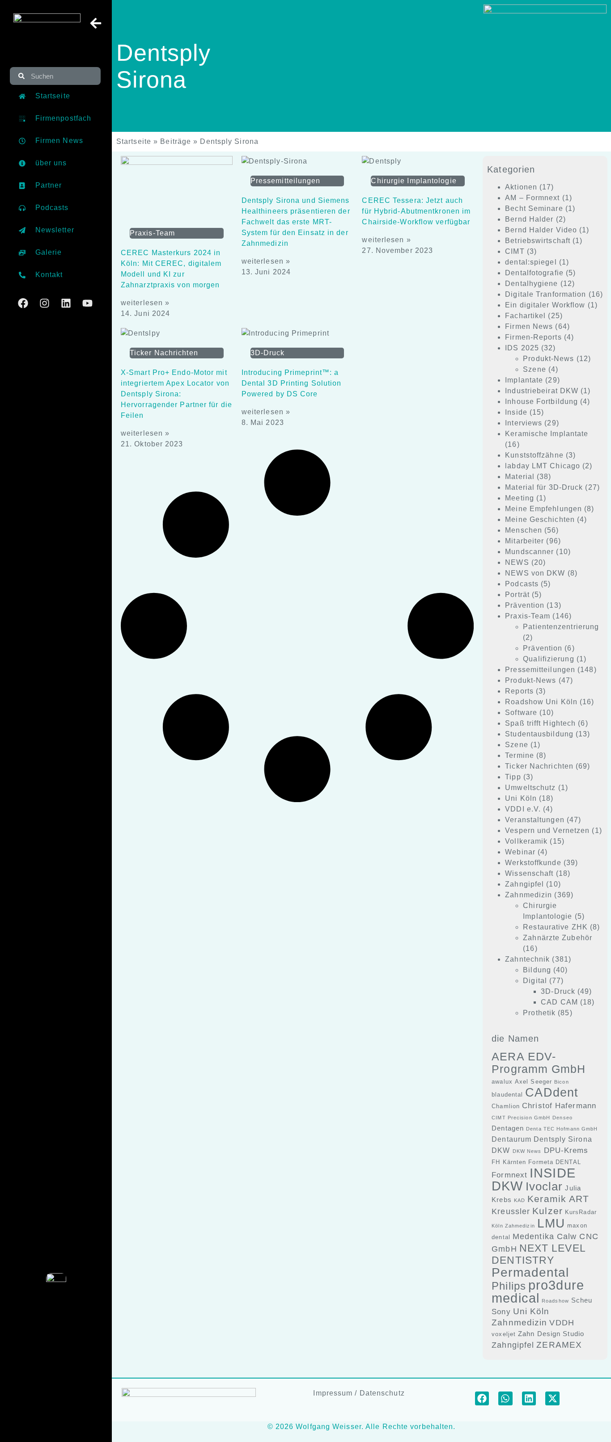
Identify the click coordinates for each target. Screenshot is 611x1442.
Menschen (523, 530)
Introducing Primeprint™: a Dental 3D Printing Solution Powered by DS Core (292, 383)
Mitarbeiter (524, 541)
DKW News (527, 1151)
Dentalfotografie (534, 273)
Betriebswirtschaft (537, 240)
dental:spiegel (530, 262)
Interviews (523, 423)
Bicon (561, 1082)
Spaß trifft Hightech (540, 723)
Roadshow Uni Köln (541, 702)
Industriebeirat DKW (541, 391)
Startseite (133, 141)
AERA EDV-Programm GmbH (539, 1062)
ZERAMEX (559, 1345)
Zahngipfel (524, 884)
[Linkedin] (66, 303)
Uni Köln (521, 798)
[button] (482, 1399)
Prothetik (539, 1013)
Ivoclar (544, 1186)
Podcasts (522, 584)
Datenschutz (382, 1393)
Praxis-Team (527, 616)
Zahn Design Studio (551, 1333)
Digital (535, 980)
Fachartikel (525, 316)
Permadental (530, 1272)
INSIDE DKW (534, 1179)
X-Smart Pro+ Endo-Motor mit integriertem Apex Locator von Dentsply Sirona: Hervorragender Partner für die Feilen (176, 394)
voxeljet (504, 1334)
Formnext (509, 1174)
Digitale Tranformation (545, 294)
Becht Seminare (534, 208)
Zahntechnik (527, 959)
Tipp (513, 777)
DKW (501, 1150)
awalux (502, 1081)
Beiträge (175, 141)
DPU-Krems (566, 1150)
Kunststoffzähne (534, 455)
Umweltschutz (530, 787)
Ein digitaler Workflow (545, 305)
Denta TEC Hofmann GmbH (562, 1128)
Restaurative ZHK (555, 927)
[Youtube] (87, 303)
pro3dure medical (538, 1291)
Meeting (519, 498)
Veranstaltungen (534, 820)
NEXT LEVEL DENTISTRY (539, 1254)
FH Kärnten (509, 1162)
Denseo (562, 1117)
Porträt (517, 594)
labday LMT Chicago (542, 466)
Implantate (524, 380)
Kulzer (547, 1211)
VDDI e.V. (523, 809)
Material (520, 476)
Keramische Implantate (546, 433)
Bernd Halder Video (541, 230)
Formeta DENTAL (554, 1162)
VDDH (561, 1322)
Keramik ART (558, 1199)
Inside (516, 412)
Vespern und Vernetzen (547, 830)
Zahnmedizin (528, 895)
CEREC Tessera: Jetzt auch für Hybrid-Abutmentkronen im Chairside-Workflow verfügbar (416, 211)
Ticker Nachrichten (539, 766)
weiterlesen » (145, 303)
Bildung (537, 970)
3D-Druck (558, 991)
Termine (519, 755)
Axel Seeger (533, 1081)
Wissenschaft (529, 873)
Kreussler (511, 1211)
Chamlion (506, 1106)
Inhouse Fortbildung (541, 401)
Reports (519, 691)
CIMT (514, 251)
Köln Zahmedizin (513, 1225)
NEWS (517, 562)
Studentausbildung (539, 734)
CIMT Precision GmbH (521, 1117)
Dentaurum (511, 1139)
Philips (509, 1286)
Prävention (524, 605)
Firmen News (529, 326)
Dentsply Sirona (563, 1139)
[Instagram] (44, 303)
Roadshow (555, 1300)
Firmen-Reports (533, 337)
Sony (501, 1311)
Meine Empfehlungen (543, 509)
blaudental (507, 1094)
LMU (551, 1223)
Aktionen (521, 187)
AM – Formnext (532, 198)
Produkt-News (548, 358)
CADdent (551, 1092)
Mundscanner (529, 551)
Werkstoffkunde (533, 862)
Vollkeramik (526, 841)
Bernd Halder (529, 219)
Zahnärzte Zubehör (557, 938)
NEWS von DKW (535, 573)
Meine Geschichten (540, 519)
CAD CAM (559, 1002)
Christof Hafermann (559, 1105)
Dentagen (508, 1128)
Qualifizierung (548, 659)
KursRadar (581, 1212)
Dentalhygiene (531, 283)
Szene (534, 369)
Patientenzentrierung (561, 627)
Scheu (582, 1300)
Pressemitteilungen (540, 669)
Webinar (520, 852)
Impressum (332, 1393)
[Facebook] (23, 303)
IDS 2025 (522, 348)
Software (521, 712)
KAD (519, 1200)
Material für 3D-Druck (544, 487)
